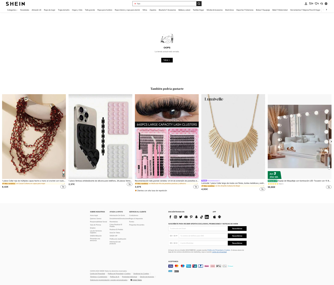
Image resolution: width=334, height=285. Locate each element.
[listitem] (34, 143)
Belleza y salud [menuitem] (184, 10)
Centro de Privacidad (97, 274)
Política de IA (114, 277)
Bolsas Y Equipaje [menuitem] (263, 10)
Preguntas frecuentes (136, 225)
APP (214, 212)
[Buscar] (199, 3)
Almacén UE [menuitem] (36, 10)
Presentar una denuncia (95, 239)
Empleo (93, 228)
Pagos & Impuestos (136, 219)
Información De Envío (117, 215)
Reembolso (114, 222)
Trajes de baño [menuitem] (63, 10)
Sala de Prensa (95, 225)
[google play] (219, 218)
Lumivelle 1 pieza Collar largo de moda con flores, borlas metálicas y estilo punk (233, 183)
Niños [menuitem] (145, 10)
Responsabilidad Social (98, 222)
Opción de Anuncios (147, 277)
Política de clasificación (118, 239)
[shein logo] (15, 4)
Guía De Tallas (115, 233)
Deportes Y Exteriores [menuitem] (244, 10)
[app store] (214, 218)
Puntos (131, 222)
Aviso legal (94, 215)
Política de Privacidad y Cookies (218, 250)
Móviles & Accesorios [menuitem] (215, 10)
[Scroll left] (323, 9)
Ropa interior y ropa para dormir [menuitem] (127, 10)
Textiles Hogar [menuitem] (198, 10)
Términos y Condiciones (98, 277)
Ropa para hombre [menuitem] (104, 10)
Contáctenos (133, 215)
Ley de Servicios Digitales (96, 232)
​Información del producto (115, 243)
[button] (321, 3)
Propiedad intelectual (129, 277)
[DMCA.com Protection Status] (176, 271)
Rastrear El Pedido (116, 229)
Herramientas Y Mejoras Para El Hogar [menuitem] (305, 10)
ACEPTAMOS (173, 261)
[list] (189, 217)
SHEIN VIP (113, 236)
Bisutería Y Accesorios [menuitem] (167, 10)
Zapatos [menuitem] (153, 10)
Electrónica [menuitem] (229, 10)
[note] (151, 190)
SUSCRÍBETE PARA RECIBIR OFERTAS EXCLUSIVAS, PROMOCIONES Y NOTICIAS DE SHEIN (203, 224)
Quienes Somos (95, 219)
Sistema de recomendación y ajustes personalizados (108, 280)
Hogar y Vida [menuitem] (77, 10)
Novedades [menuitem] (24, 10)
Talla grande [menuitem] (90, 10)
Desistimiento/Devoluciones (119, 219)
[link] (311, 3)
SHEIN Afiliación (96, 236)
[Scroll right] (326, 9)
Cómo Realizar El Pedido (116, 225)
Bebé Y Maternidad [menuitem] (280, 10)
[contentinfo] (207, 266)
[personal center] (306, 3)
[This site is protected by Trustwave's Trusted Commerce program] (170, 271)
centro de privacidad (219, 252)
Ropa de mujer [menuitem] (49, 10)
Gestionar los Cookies (141, 274)
